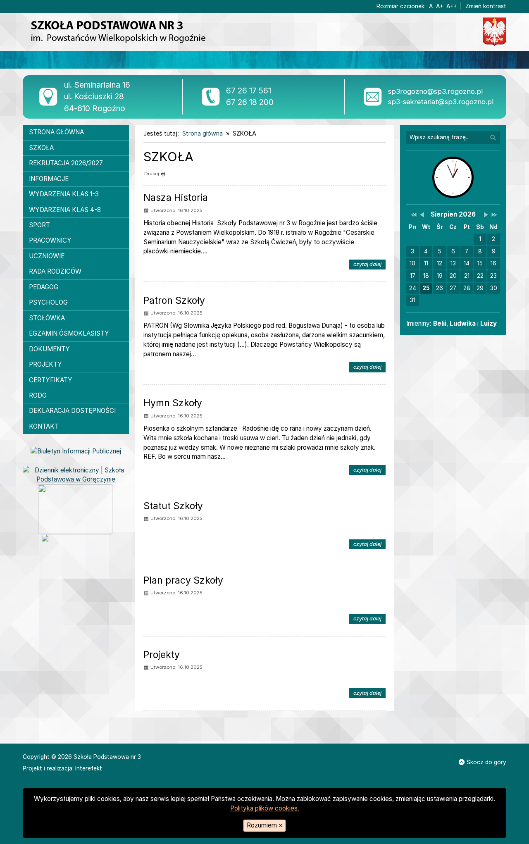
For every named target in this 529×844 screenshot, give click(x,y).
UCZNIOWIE (46, 256)
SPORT (39, 225)
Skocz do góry (486, 762)
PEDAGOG (43, 287)
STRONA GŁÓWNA (56, 132)
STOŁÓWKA (47, 318)
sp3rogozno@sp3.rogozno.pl (435, 91)
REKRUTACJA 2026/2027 (66, 163)
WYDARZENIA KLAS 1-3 (64, 194)
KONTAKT (44, 426)
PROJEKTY (45, 364)
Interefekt (88, 768)
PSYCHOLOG (48, 302)
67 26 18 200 (250, 102)
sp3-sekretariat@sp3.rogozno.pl (440, 102)
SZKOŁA (41, 148)
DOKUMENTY (49, 349)
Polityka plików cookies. (264, 808)
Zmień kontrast (485, 6)
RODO (38, 395)
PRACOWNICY (50, 240)
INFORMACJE (49, 179)
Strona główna (202, 133)
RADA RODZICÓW (55, 271)
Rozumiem (265, 825)
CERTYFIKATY (50, 380)
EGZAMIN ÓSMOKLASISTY (69, 333)
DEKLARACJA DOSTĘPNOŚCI (72, 411)
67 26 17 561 (248, 90)
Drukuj (151, 173)
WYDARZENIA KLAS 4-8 (65, 210)
